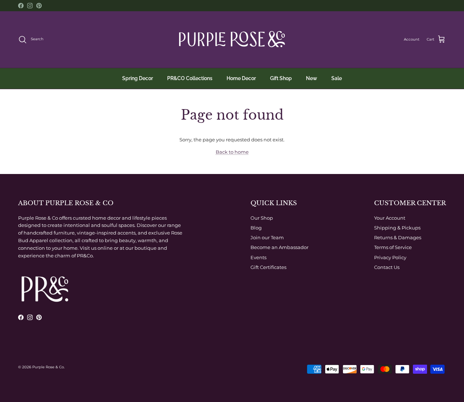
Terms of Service (393, 247)
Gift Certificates (268, 267)
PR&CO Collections (189, 78)
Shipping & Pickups (397, 228)
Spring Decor (137, 78)
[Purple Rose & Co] (232, 39)
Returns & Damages (397, 237)
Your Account (389, 218)
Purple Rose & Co (48, 367)
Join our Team (267, 237)
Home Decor (241, 78)
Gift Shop (281, 78)
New (311, 78)
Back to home (232, 152)
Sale (336, 78)
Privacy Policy (390, 257)
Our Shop (261, 218)
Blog (256, 228)
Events (258, 257)
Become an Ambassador (279, 247)
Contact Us (386, 267)
